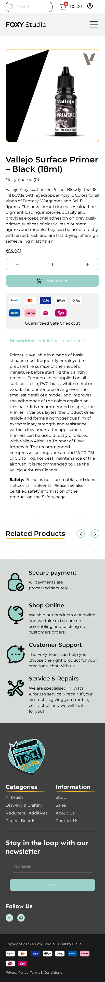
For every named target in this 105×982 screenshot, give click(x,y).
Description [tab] (22, 340)
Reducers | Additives (27, 812)
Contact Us (67, 820)
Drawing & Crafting (25, 805)
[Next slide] (95, 533)
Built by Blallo (70, 944)
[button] (92, 56)
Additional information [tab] (61, 340)
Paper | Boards (20, 820)
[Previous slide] (80, 533)
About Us (65, 812)
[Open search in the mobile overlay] (29, 7)
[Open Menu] (94, 25)
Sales (61, 805)
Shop (61, 797)
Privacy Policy (17, 972)
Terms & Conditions (46, 972)
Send (52, 885)
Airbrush (14, 797)
